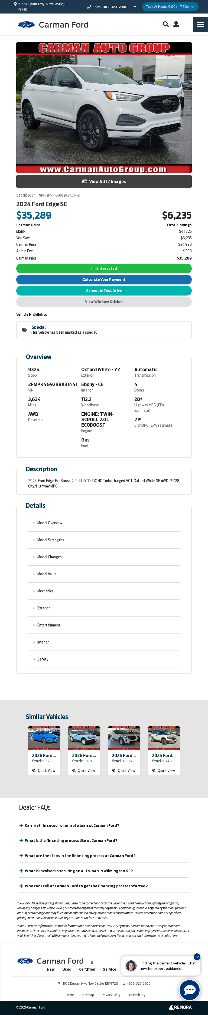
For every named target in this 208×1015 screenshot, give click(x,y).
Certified (87, 969)
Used (67, 969)
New (51, 969)
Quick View (46, 770)
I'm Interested (104, 268)
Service (109, 969)
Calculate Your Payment (104, 279)
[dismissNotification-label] (197, 956)
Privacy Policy (111, 995)
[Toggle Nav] (200, 24)
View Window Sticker (104, 302)
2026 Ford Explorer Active (138, 755)
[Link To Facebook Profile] (92, 960)
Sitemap (88, 995)
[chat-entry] (189, 990)
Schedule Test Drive (104, 290)
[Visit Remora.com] (180, 1008)
